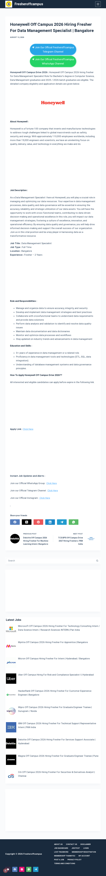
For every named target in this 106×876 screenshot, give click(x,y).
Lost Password (61, 852)
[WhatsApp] (73, 522)
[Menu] (98, 4)
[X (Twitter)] (26, 522)
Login (86, 848)
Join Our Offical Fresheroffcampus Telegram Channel (54, 49)
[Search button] (97, 560)
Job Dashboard (61, 848)
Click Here (28, 429)
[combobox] (50, 560)
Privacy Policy (74, 860)
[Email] (7, 869)
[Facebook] (15, 522)
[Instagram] (21, 869)
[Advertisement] (53, 166)
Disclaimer (85, 844)
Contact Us (71, 844)
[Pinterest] (38, 522)
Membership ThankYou (64, 856)
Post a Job (59, 860)
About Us (58, 844)
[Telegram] (62, 522)
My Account (84, 856)
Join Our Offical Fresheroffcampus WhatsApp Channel (54, 61)
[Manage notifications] (5, 870)
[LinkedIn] (50, 522)
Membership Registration (84, 852)
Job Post (75, 848)
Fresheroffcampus (28, 4)
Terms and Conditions (64, 863)
